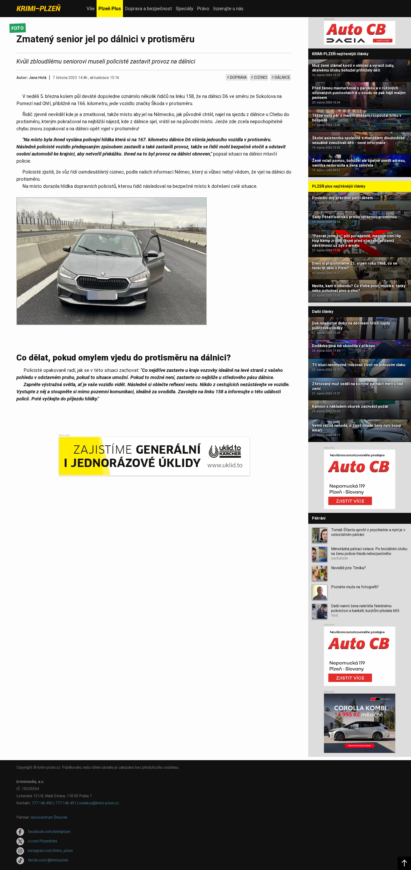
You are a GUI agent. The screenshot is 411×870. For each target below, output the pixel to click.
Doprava (238, 77)
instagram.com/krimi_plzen (50, 850)
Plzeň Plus (109, 8)
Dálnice (282, 77)
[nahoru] (404, 863)
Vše (91, 8)
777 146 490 (42, 803)
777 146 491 (65, 803)
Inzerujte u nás (228, 8)
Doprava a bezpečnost (148, 8)
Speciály (184, 8)
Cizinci (260, 77)
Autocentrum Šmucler (49, 817)
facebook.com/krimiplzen (49, 831)
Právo (203, 8)
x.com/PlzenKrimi (42, 841)
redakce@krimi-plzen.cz (99, 803)
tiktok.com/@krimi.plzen (48, 860)
